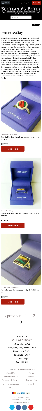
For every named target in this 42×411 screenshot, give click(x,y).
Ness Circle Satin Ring (9, 134)
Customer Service (10, 376)
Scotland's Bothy (23, 402)
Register (27, 3)
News (31, 373)
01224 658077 (22, 340)
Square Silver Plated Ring (10, 287)
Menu (7, 3)
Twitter (12, 407)
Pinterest (30, 407)
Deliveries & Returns (10, 380)
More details (13, 149)
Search (31, 384)
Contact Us (31, 376)
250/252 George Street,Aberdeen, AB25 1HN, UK (21, 399)
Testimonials (31, 380)
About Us (11, 373)
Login (21, 3)
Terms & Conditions (10, 384)
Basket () (36, 3)
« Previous (12, 315)
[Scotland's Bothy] (21, 13)
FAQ (10, 387)
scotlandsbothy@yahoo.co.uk (24, 369)
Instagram (24, 407)
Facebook (18, 407)
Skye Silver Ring (7, 211)
